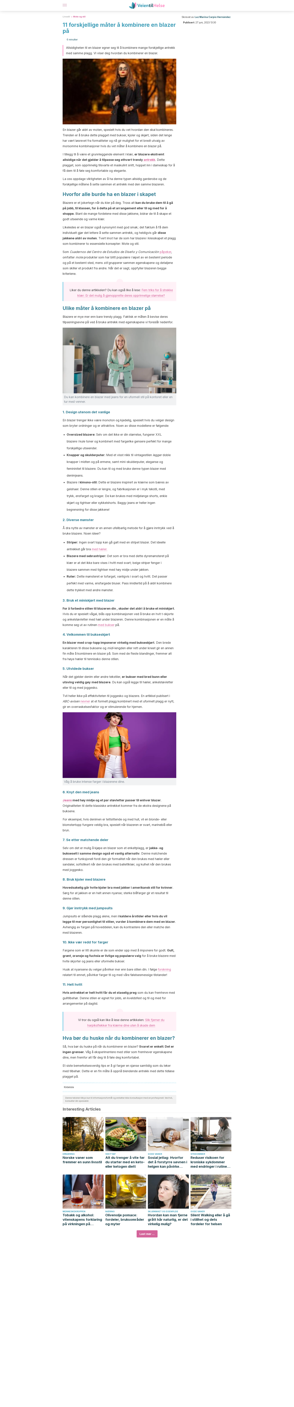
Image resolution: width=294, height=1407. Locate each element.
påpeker (165, 252)
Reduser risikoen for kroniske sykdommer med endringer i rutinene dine (211, 1162)
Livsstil (66, 16)
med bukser (106, 625)
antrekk (149, 160)
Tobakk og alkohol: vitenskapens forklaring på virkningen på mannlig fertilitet (82, 1219)
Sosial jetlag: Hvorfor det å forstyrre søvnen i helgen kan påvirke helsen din (167, 1162)
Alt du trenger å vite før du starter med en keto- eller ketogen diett (125, 1162)
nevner (85, 701)
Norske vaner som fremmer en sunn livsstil (82, 1160)
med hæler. (99, 549)
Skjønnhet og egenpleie (163, 1211)
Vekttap (110, 1154)
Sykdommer (198, 1154)
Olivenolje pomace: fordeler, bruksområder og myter (124, 1219)
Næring (110, 1211)
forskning (164, 969)
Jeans (67, 800)
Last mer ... (147, 1234)
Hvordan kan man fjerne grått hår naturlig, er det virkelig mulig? (168, 1219)
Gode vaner (155, 1154)
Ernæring (69, 1154)
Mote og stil (79, 16)
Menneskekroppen (74, 1211)
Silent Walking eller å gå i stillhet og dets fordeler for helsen (210, 1219)
